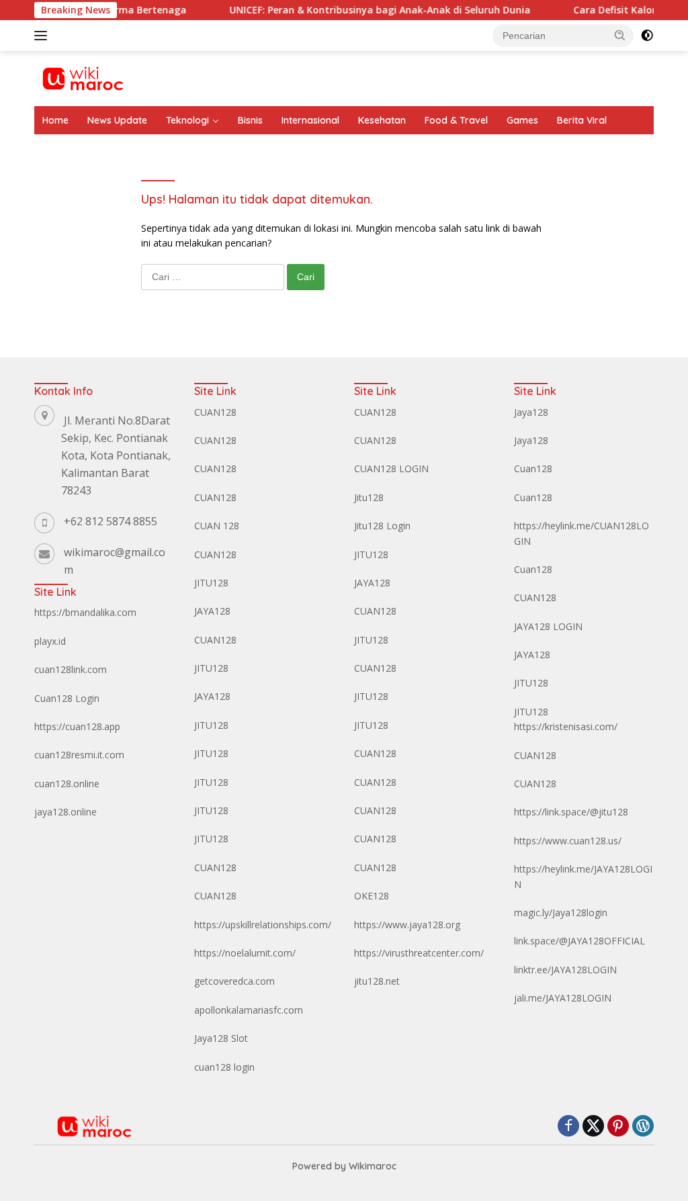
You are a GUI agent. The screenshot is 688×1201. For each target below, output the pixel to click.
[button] (620, 35)
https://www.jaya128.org (407, 924)
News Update (117, 120)
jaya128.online (65, 811)
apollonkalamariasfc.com (248, 1010)
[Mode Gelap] (647, 35)
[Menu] (43, 35)
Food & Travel (456, 120)
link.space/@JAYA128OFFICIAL (579, 940)
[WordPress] (643, 1127)
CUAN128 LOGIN (391, 468)
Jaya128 (531, 412)
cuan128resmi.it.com (79, 754)
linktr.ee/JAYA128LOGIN (565, 969)
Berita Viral (582, 120)
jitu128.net (377, 981)
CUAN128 (215, 412)
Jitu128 (369, 497)
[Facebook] (568, 1127)
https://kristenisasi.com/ (565, 726)
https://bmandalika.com (85, 612)
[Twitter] (593, 1127)
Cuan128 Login (66, 698)
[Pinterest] (618, 1127)
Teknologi (187, 120)
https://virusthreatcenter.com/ (419, 952)
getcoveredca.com (234, 981)
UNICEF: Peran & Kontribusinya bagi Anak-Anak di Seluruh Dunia (362, 10)
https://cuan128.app (77, 726)
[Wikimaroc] (82, 77)
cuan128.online (66, 783)
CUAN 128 (216, 525)
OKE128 (371, 895)
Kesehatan (382, 120)
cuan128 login (224, 1067)
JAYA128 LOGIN (548, 626)
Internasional (310, 120)
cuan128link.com (70, 669)
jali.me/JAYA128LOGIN (562, 997)
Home (55, 120)
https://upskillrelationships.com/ (262, 924)
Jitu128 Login (382, 525)
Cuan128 (533, 468)
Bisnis (250, 120)
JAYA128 (212, 611)
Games (522, 120)
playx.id (50, 641)
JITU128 (211, 582)
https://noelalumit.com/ (245, 952)
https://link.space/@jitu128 (571, 811)
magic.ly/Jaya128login (560, 912)
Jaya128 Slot (221, 1038)
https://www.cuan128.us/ (567, 840)
